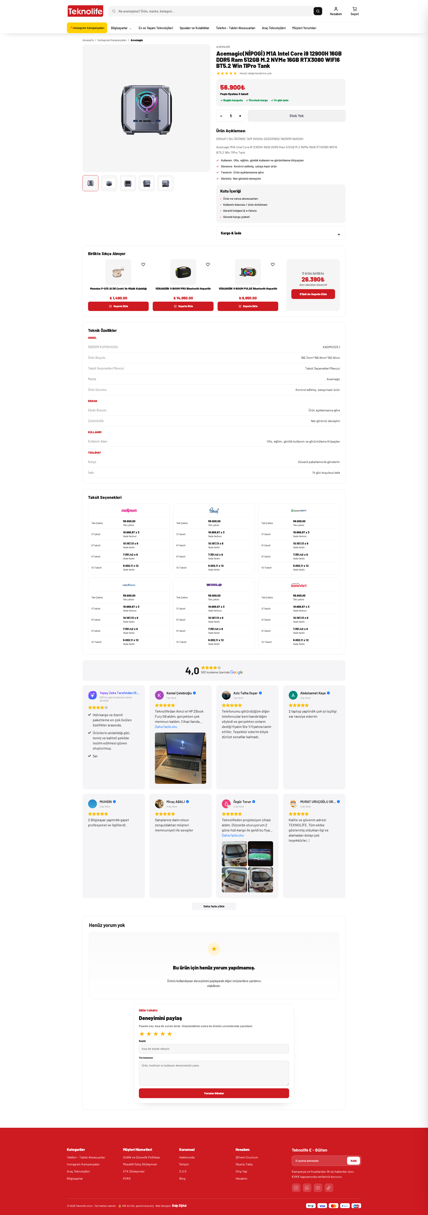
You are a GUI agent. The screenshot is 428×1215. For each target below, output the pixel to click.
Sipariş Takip (244, 1164)
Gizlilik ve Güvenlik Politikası (141, 1157)
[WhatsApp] (307, 1187)
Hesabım (241, 1178)
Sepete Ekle (120, 306)
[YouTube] (318, 1187)
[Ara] (318, 11)
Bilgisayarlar (75, 1178)
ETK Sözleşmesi (133, 1171)
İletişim (184, 1164)
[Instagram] (296, 1187)
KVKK (127, 1178)
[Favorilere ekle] (143, 264)
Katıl (353, 1160)
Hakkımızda (187, 1157)
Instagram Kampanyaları (112, 40)
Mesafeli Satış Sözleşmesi (140, 1164)
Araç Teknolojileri (78, 1171)
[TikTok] (329, 1187)
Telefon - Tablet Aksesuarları (86, 1157)
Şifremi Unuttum (247, 1157)
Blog (182, 1178)
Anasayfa (88, 40)
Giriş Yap (241, 1171)
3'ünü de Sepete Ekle (313, 294)
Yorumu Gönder (214, 1093)
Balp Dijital (179, 1205)
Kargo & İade (281, 233)
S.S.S (182, 1171)
